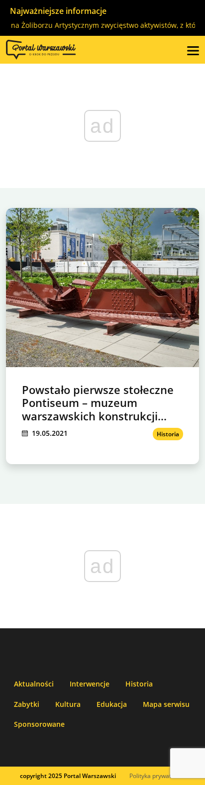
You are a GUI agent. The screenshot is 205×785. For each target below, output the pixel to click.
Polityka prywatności (157, 776)
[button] (193, 50)
